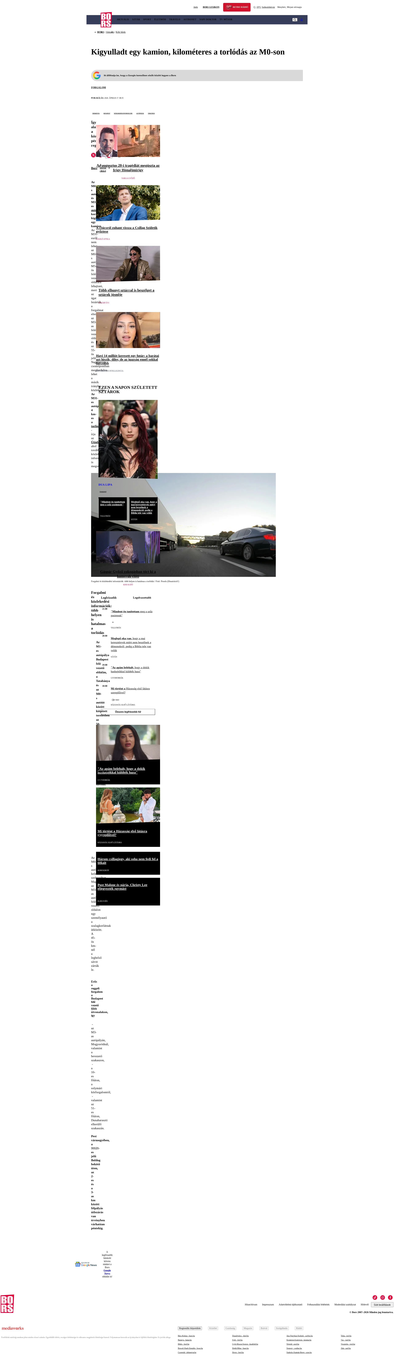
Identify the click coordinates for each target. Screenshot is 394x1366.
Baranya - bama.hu (185, 1340)
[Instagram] (382, 1297)
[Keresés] (294, 19)
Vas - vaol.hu (346, 1340)
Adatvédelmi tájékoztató (290, 1304)
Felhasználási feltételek (318, 1304)
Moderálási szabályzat (345, 1304)
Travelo (174, 19)
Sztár (136, 19)
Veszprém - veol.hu (348, 1344)
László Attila (103, 239)
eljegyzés (103, 901)
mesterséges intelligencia (109, 371)
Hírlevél (365, 1304)
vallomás (105, 516)
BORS (100, 32)
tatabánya (96, 113)
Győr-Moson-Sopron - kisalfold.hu (245, 1344)
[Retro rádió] (229, 8)
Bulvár (264, 1328)
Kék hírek (121, 32)
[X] (93, 155)
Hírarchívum (251, 1304)
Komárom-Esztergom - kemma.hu (299, 1340)
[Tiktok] (375, 1297)
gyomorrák (117, 678)
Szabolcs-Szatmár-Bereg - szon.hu (299, 1352)
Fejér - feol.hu (237, 1340)
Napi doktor (208, 19)
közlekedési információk (123, 113)
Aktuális (123, 19)
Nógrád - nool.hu (293, 1344)
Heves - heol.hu (238, 1352)
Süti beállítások (382, 1305)
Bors (94, 168)
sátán (134, 519)
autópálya (140, 113)
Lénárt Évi (103, 303)
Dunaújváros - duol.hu (240, 1336)
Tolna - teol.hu (346, 1336)
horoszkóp (103, 870)
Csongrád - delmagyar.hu (187, 1352)
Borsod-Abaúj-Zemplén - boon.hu (190, 1348)
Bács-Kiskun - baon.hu (186, 1336)
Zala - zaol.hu (346, 1348)
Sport (147, 19)
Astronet (189, 19)
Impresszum (268, 1304)
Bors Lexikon (211, 7)
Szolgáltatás (281, 1328)
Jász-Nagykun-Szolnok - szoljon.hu (300, 1336)
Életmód (160, 19)
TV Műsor (226, 19)
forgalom (98, 87)
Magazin (248, 1328)
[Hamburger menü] (93, 19)
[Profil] (301, 19)
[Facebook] (390, 1297)
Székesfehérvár (266, 7)
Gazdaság (230, 1328)
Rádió (299, 1328)
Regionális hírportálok (190, 1328)
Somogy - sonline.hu (294, 1348)
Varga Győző (128, 178)
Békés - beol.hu (183, 1344)
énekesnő (103, 492)
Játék (195, 7)
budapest (107, 113)
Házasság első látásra (123, 705)
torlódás (151, 113)
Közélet (213, 1328)
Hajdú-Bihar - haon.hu (240, 1348)
